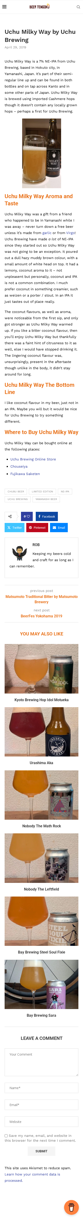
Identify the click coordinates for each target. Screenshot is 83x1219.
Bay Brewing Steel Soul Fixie (41, 952)
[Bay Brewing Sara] (41, 984)
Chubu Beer (16, 491)
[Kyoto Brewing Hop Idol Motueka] (41, 668)
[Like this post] (28, 516)
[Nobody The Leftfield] (41, 858)
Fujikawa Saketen (25, 474)
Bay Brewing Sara (41, 1015)
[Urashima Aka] (41, 731)
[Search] (78, 7)
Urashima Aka (41, 763)
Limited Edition (42, 491)
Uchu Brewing (18, 499)
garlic (46, 233)
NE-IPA (65, 491)
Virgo (70, 233)
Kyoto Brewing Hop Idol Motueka (42, 700)
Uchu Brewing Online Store (33, 459)
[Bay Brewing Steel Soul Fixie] (41, 921)
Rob (36, 545)
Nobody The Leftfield (41, 889)
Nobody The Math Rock (41, 826)
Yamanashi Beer (46, 499)
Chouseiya (18, 466)
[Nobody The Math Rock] (41, 795)
